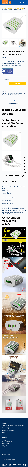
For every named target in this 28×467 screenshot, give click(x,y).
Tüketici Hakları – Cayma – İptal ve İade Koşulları (13, 425)
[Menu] (25, 2)
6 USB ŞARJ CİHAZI (11, 93)
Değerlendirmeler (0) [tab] (13, 103)
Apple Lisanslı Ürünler (7, 441)
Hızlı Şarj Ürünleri (5, 440)
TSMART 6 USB (17, 94)
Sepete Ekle (17, 83)
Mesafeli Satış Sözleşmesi (8, 430)
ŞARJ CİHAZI (4, 94)
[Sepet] (23, 2)
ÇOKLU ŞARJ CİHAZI (20, 93)
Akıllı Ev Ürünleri (5, 443)
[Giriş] (20, 2)
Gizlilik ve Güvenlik (6, 427)
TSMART (11, 94)
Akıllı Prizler (4, 445)
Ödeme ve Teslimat (6, 429)
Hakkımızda (4, 423)
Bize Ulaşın (4, 432)
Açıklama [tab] (14, 100)
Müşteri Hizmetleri (6, 454)
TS (8, 94)
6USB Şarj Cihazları (13, 90)
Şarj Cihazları (5, 447)
